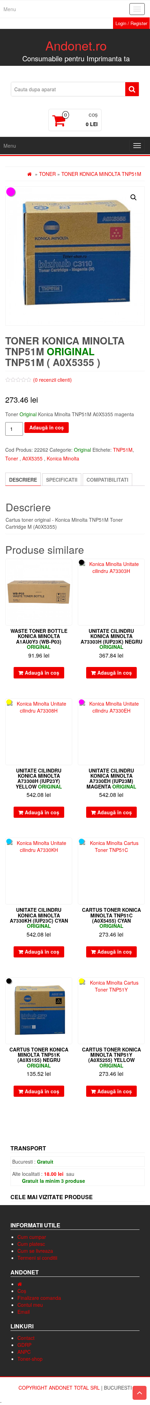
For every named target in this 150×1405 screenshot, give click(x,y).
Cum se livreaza (35, 1250)
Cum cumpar (31, 1236)
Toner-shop (30, 1358)
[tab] (23, 479)
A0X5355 (32, 458)
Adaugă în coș (46, 427)
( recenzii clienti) (52, 379)
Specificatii (61, 479)
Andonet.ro (76, 45)
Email (23, 1311)
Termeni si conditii (37, 1257)
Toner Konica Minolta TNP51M (101, 173)
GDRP (24, 1344)
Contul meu (30, 1304)
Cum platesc (31, 1243)
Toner (47, 173)
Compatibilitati (107, 479)
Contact (26, 1337)
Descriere (23, 479)
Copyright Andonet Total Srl (59, 1387)
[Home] (19, 1283)
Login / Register (131, 23)
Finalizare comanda (39, 1297)
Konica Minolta (63, 458)
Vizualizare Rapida (69, 569)
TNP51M (123, 449)
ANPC (24, 1351)
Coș (21, 1290)
